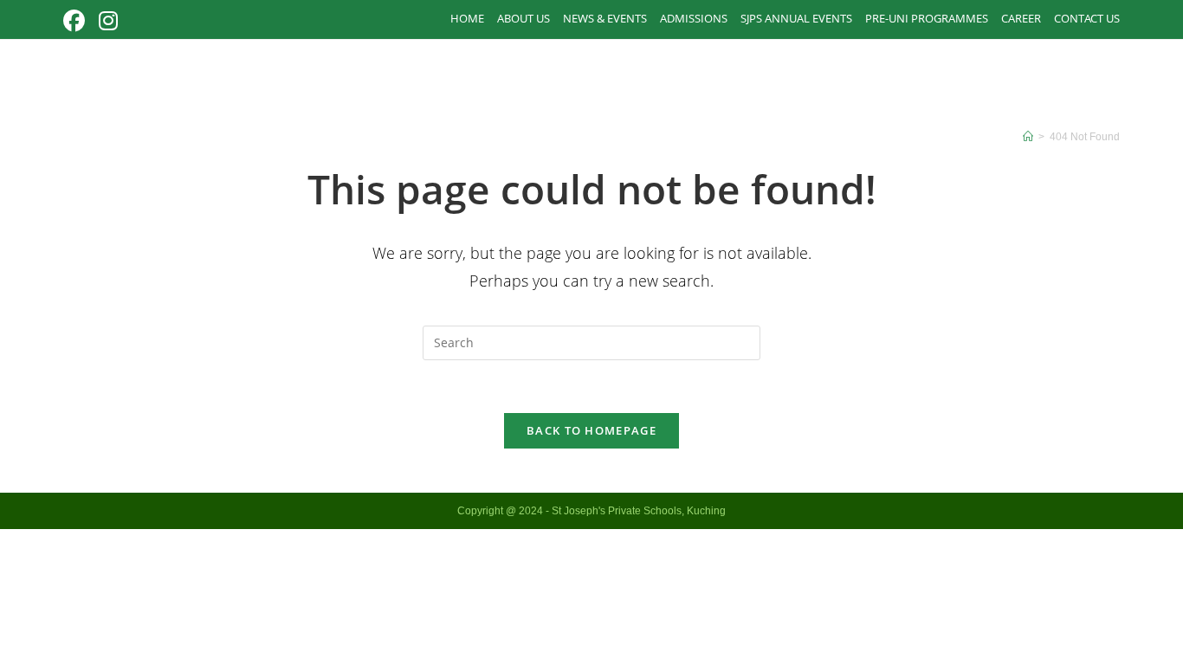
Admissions (693, 18)
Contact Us (1087, 18)
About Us (523, 18)
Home (467, 18)
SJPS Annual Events (796, 18)
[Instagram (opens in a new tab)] (108, 21)
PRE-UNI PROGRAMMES (926, 18)
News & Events (605, 18)
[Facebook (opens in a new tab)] (77, 21)
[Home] (1028, 137)
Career (1021, 18)
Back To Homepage (591, 430)
